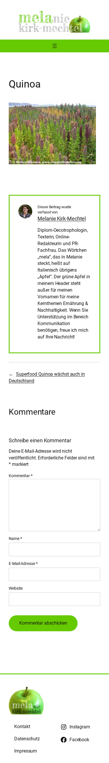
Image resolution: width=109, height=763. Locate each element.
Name (15, 538)
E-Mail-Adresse (23, 563)
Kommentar (21, 475)
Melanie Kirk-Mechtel (61, 218)
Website (16, 588)
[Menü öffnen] (54, 45)
